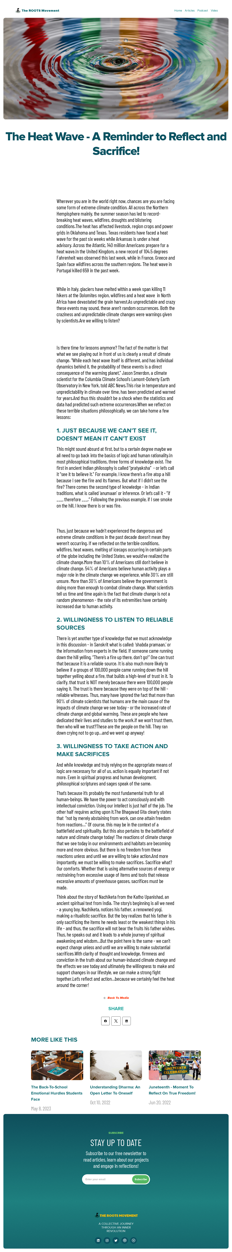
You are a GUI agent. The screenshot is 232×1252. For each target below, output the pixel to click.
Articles (190, 10)
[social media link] (98, 1240)
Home (178, 10)
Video (214, 10)
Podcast (202, 10)
